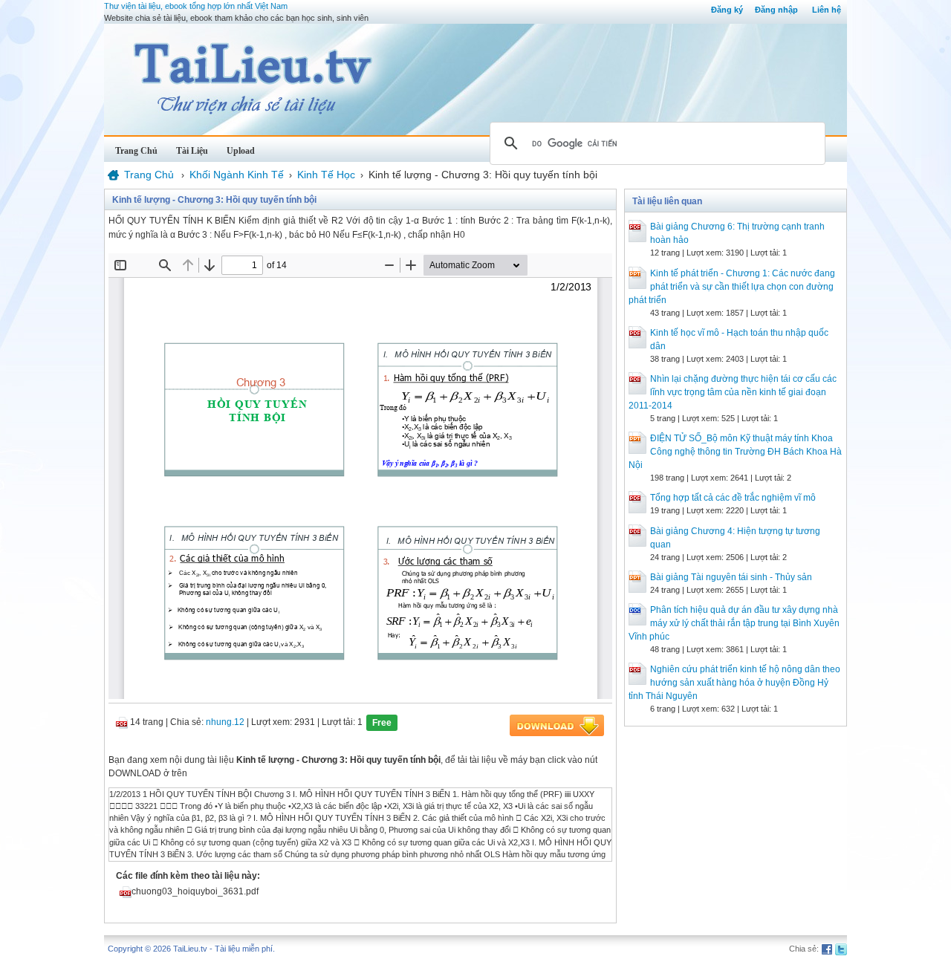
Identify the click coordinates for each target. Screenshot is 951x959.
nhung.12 (225, 722)
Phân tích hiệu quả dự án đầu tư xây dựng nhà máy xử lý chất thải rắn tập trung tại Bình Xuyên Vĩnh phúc (734, 623)
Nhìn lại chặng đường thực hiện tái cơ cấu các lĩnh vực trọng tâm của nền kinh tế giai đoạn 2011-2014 (733, 392)
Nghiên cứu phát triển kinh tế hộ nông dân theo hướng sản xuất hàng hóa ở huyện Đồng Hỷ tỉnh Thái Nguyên (734, 682)
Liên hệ (826, 9)
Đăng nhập (776, 9)
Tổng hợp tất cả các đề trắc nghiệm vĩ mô (733, 497)
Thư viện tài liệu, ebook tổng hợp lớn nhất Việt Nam (196, 5)
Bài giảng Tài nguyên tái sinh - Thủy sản (731, 577)
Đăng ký (727, 9)
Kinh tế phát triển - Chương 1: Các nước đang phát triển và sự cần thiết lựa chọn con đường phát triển (732, 286)
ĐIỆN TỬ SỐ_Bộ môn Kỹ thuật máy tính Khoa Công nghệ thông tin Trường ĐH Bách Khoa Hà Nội (735, 451)
